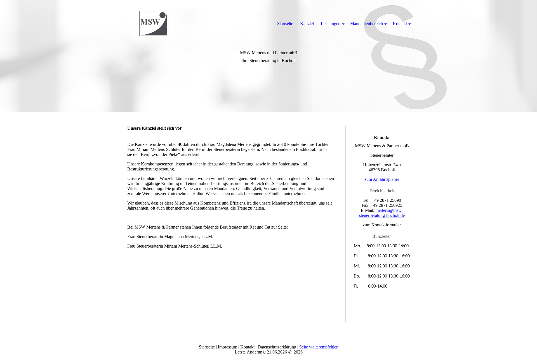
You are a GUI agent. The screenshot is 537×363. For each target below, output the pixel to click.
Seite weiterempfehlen (318, 347)
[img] (154, 23)
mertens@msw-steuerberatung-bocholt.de (382, 213)
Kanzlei (307, 23)
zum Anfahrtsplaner (381, 179)
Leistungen (330, 23)
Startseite (285, 23)
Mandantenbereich (366, 23)
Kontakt (400, 23)
